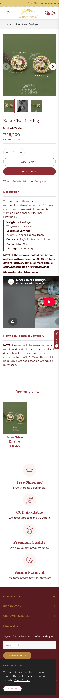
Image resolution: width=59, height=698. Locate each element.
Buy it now (29, 171)
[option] (29, 65)
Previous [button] (6, 66)
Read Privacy (22, 679)
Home (7, 24)
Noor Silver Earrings (15, 439)
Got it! (12, 688)
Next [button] (53, 66)
